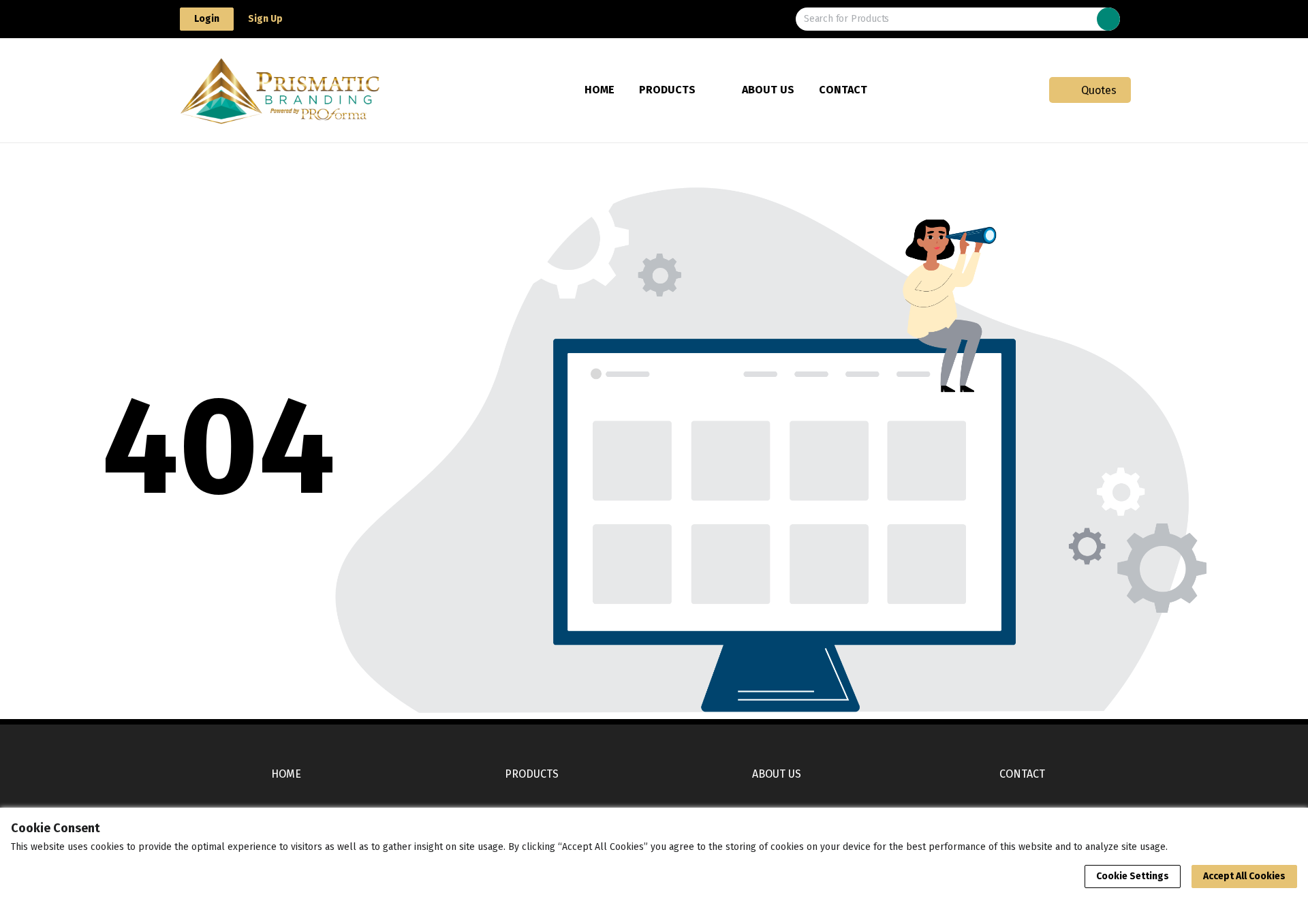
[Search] (1108, 19)
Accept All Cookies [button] (1244, 876)
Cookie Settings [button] (1132, 876)
